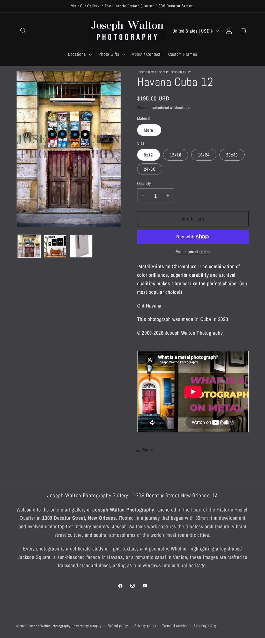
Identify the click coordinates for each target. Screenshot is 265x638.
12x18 (175, 155)
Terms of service (174, 625)
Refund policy (118, 625)
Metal (149, 130)
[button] (23, 31)
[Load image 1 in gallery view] (29, 246)
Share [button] (147, 450)
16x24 (204, 155)
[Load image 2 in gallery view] (55, 246)
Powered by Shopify (86, 626)
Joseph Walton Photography (50, 626)
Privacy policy (145, 625)
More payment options (193, 251)
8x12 (148, 155)
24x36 (150, 169)
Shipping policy (205, 625)
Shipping (144, 107)
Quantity (144, 183)
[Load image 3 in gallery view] (81, 246)
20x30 (232, 155)
